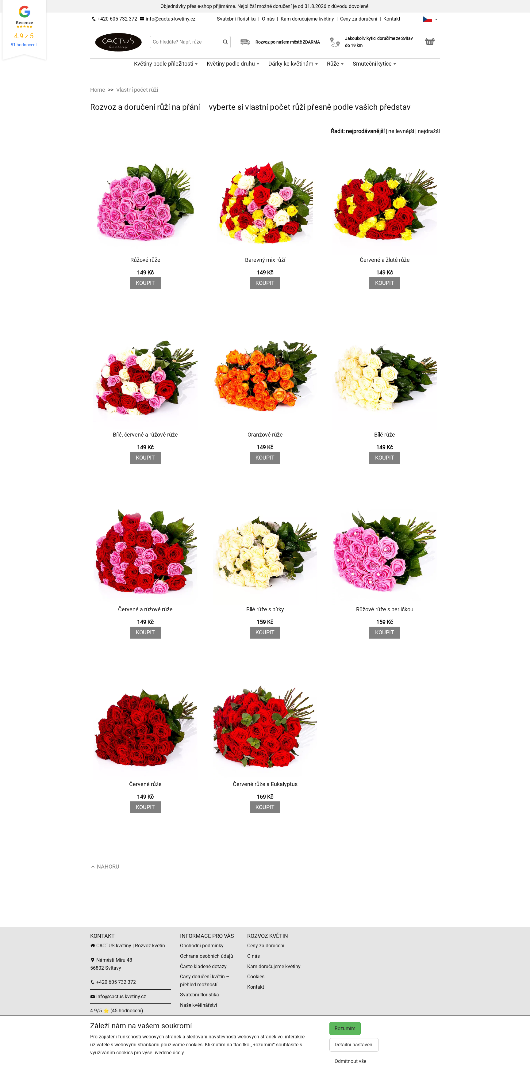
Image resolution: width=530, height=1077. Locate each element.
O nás (269, 19)
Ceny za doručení (358, 19)
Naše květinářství (198, 1005)
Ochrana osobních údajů (206, 956)
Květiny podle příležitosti (164, 63)
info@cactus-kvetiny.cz (169, 19)
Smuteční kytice (373, 63)
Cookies (255, 977)
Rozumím (345, 1028)
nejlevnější (401, 131)
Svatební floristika (237, 19)
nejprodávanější (365, 131)
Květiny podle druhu (231, 63)
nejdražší (429, 131)
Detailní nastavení (354, 1045)
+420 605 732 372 (116, 19)
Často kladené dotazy (203, 966)
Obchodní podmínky (202, 946)
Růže (333, 63)
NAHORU (107, 866)
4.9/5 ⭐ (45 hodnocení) (116, 1011)
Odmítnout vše (350, 1061)
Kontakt (391, 19)
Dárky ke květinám (291, 63)
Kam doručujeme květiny (307, 19)
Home (97, 89)
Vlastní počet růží (137, 89)
